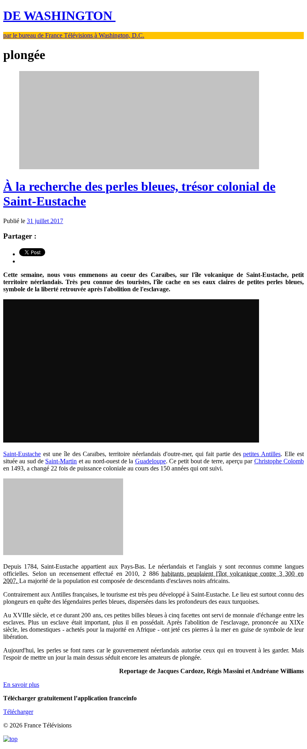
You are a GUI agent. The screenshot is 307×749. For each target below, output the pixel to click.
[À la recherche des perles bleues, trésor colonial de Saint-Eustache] (139, 167)
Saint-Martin (61, 461)
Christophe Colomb (279, 461)
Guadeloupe (150, 461)
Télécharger (18, 711)
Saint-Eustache (22, 454)
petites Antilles (262, 454)
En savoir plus (21, 684)
